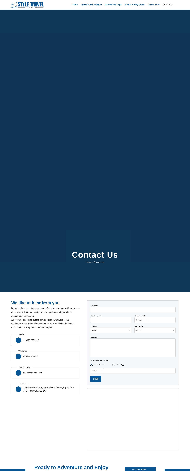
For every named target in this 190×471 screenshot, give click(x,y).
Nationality (139, 326)
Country (94, 326)
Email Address (96, 316)
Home (75, 5)
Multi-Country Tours (134, 5)
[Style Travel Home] (27, 5)
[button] (177, 4)
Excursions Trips (113, 5)
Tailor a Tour (153, 5)
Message (94, 337)
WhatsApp (120, 365)
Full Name (94, 305)
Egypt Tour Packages (91, 5)
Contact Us (168, 5)
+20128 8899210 (31, 340)
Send (95, 379)
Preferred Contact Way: (99, 361)
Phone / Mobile (140, 316)
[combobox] (141, 320)
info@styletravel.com (32, 373)
